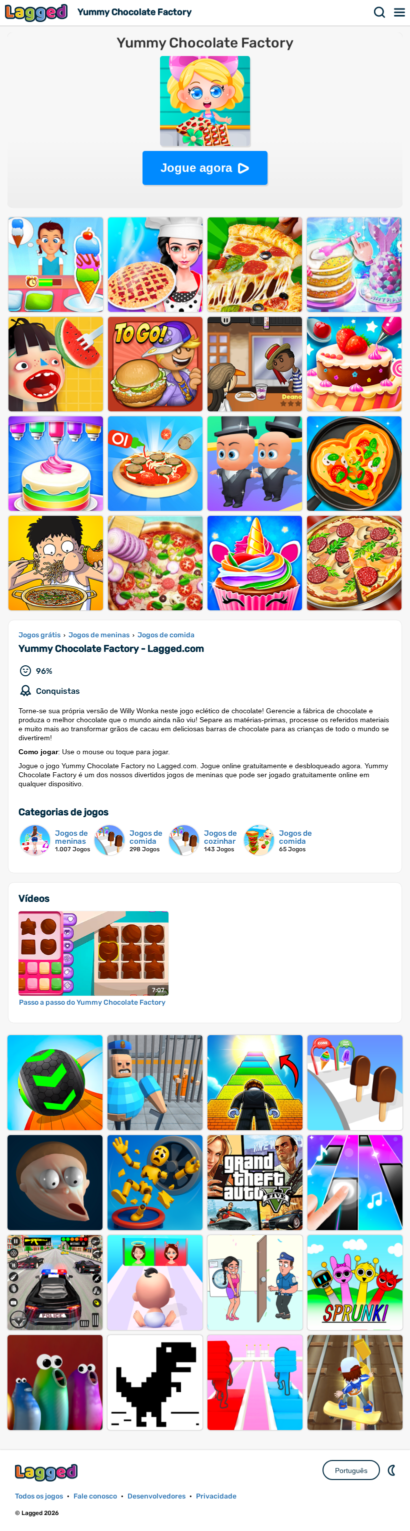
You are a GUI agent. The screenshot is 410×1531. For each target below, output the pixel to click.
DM (392, 1470)
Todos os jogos (39, 1496)
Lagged (37, 12)
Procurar (380, 12)
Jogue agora (196, 167)
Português (351, 1471)
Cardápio (400, 12)
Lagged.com (47, 1473)
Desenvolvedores (157, 1496)
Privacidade (216, 1496)
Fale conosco (95, 1496)
